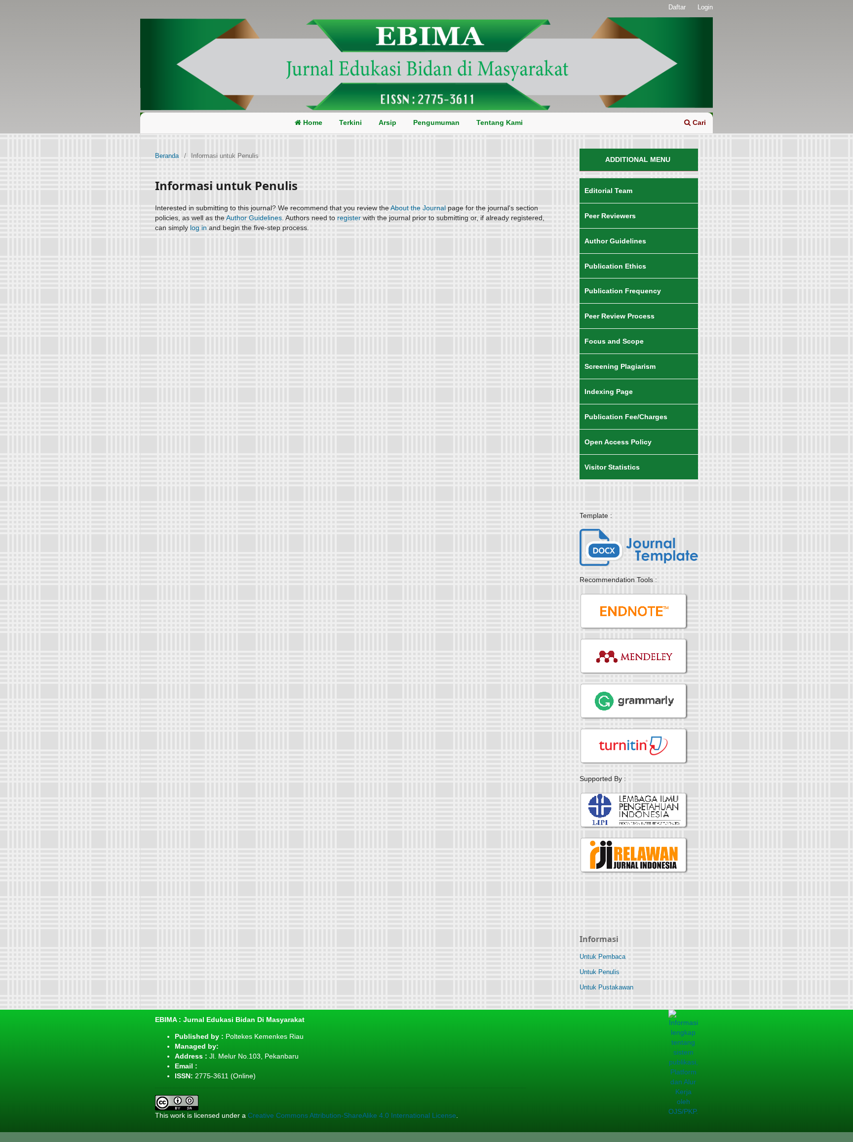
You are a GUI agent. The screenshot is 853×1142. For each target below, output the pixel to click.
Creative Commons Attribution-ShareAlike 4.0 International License (352, 1115)
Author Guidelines (254, 218)
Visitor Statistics (612, 467)
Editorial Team (608, 191)
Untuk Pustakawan (606, 987)
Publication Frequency (622, 291)
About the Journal (418, 208)
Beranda (167, 155)
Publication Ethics (615, 266)
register (349, 218)
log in (198, 228)
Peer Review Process (619, 316)
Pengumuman (436, 122)
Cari (698, 122)
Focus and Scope (614, 341)
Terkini (350, 122)
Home (311, 122)
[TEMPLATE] (639, 547)
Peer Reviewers (610, 216)
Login (705, 7)
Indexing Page (608, 391)
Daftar (677, 7)
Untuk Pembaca (602, 956)
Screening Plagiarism (620, 366)
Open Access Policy (618, 442)
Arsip (387, 122)
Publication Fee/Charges (625, 417)
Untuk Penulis (600, 972)
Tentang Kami (499, 122)
